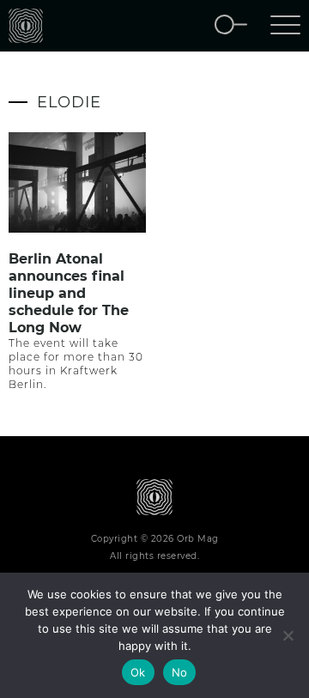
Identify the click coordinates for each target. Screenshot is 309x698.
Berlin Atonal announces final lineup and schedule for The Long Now (69, 293)
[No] (287, 635)
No (180, 672)
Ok (138, 672)
